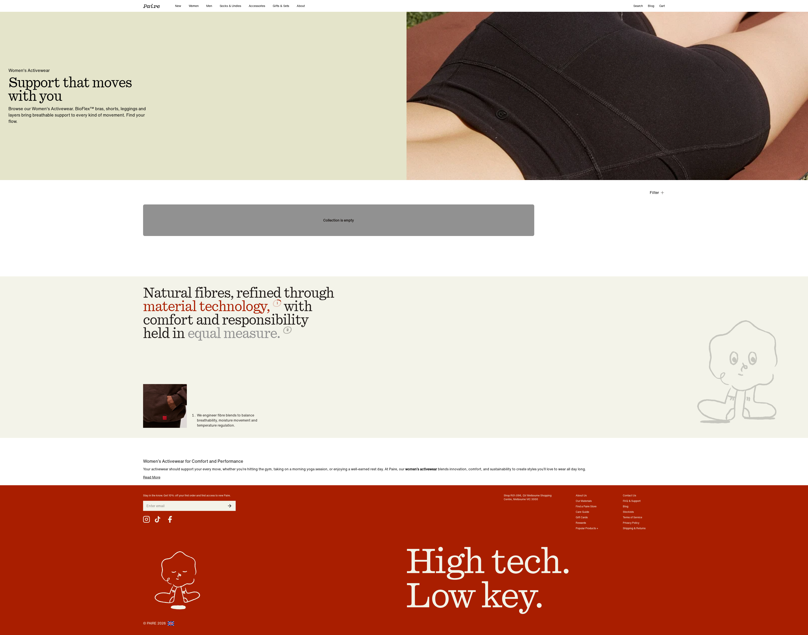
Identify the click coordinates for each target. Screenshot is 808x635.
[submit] (229, 506)
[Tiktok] (158, 519)
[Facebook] (170, 519)
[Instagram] (146, 519)
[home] (159, 6)
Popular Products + (587, 528)
